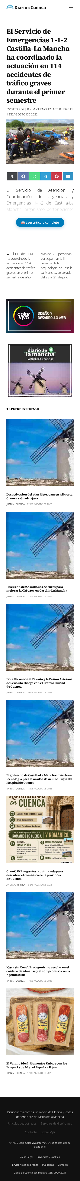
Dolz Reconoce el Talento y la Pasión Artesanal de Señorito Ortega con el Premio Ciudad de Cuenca (40, 683)
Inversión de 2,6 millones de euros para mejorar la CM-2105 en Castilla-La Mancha (36, 589)
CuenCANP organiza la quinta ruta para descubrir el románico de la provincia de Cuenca (34, 875)
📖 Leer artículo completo (40, 222)
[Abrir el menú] (71, 6)
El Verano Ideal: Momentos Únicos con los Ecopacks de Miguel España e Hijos (36, 1065)
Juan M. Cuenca (36, 109)
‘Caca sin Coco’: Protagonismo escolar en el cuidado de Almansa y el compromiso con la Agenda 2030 (38, 971)
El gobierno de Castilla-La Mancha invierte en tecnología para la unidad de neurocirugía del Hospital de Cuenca (39, 779)
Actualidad (61, 109)
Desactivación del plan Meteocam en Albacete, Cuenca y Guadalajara (39, 496)
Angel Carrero (15, 884)
